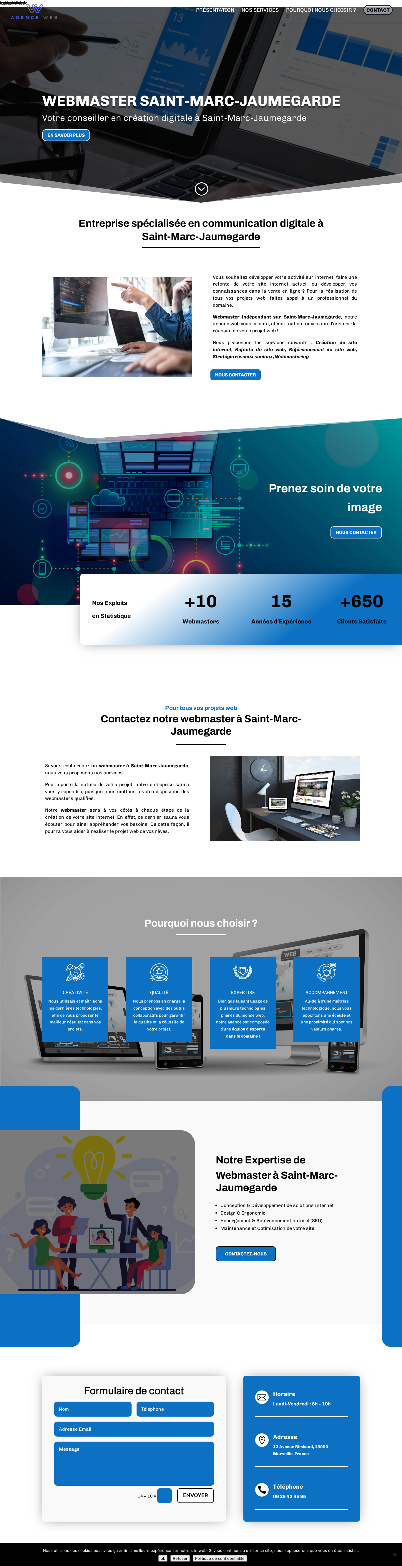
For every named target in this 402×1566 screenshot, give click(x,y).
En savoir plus (66, 135)
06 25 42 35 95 (289, 1496)
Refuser (180, 1558)
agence (234, 1022)
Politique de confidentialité (220, 1558)
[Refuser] (395, 1554)
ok (163, 1558)
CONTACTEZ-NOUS (246, 1254)
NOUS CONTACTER (235, 375)
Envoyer (195, 1495)
